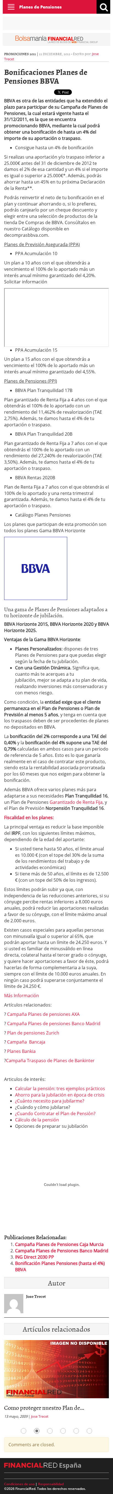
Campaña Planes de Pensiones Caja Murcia (59, 1244)
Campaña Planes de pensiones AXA (43, 1014)
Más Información (21, 996)
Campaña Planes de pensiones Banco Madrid (53, 1024)
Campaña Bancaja (26, 1042)
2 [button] (36, 1431)
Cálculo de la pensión (37, 1120)
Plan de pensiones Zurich (33, 1033)
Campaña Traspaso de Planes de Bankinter (50, 1061)
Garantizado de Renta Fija (76, 802)
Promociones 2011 (20, 54)
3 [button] (50, 1431)
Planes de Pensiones (40, 7)
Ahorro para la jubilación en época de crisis (59, 1095)
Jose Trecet (40, 1416)
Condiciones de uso (19, 1484)
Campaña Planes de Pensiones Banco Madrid (61, 1251)
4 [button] (63, 1431)
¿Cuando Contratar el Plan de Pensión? (55, 1113)
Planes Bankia (21, 1051)
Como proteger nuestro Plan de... (44, 1407)
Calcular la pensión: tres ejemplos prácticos (60, 1089)
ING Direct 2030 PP (34, 1257)
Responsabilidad (51, 1484)
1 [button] (23, 1431)
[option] (56, 1381)
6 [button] (89, 1431)
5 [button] (76, 1431)
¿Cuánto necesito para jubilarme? (49, 1101)
